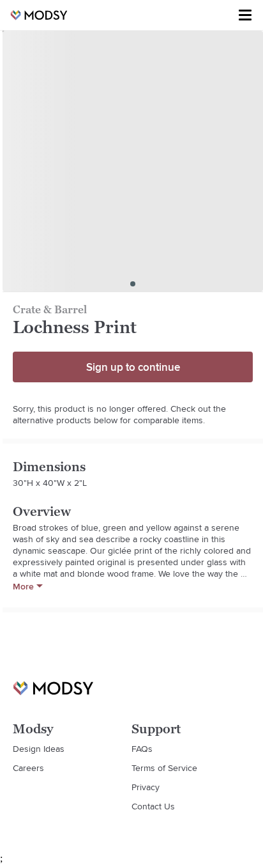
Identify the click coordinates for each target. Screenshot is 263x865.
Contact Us (153, 806)
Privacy (146, 787)
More (23, 586)
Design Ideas (38, 748)
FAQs (142, 748)
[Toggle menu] (245, 15)
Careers (28, 768)
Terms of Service (164, 768)
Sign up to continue (133, 367)
